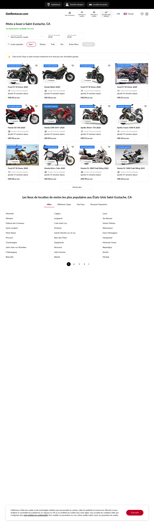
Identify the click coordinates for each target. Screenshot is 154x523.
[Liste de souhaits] (142, 14)
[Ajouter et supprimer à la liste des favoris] (36, 65)
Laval (105, 213)
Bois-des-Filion (60, 237)
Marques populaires (98, 204)
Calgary (57, 213)
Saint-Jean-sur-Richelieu (16, 247)
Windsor (9, 218)
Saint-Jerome (59, 252)
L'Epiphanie (59, 242)
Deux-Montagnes (110, 233)
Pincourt (9, 237)
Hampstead (107, 237)
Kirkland (57, 228)
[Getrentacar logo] (17, 13)
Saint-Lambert (12, 228)
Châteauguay (11, 252)
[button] (118, 14)
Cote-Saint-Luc (60, 223)
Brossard (58, 247)
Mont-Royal (11, 233)
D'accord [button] (135, 512)
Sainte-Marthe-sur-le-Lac (65, 233)
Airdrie (105, 252)
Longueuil (58, 218)
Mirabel (106, 257)
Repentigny (107, 247)
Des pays (81, 204)
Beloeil (57, 257)
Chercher (88, 44)
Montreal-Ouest (109, 242)
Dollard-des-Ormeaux (15, 223)
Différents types (64, 204)
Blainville (9, 257)
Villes (49, 204)
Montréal (10, 213)
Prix (62, 44)
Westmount (108, 228)
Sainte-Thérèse (109, 223)
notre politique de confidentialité (36, 515)
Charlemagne (11, 242)
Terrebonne (107, 218)
